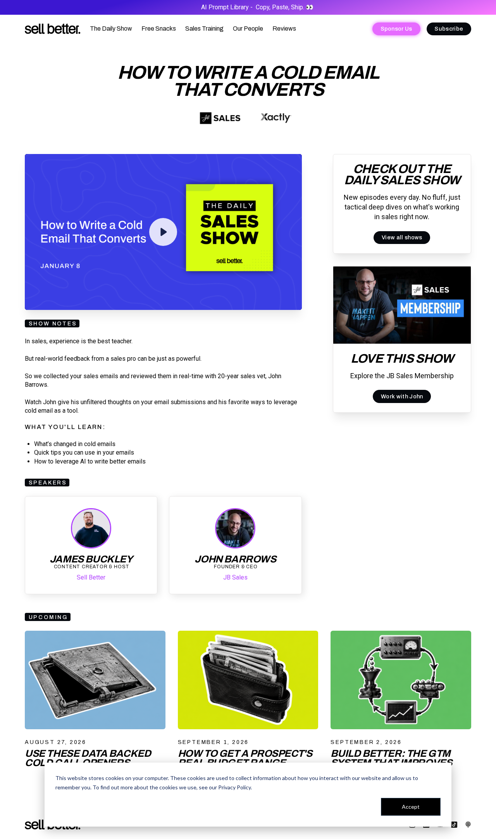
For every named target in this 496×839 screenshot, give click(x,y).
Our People (248, 28)
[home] (53, 29)
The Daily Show (111, 28)
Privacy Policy (234, 787)
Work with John (402, 396)
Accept (411, 806)
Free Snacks (158, 28)
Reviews (284, 28)
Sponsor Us (396, 29)
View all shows (402, 237)
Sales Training (204, 28)
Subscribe (448, 29)
